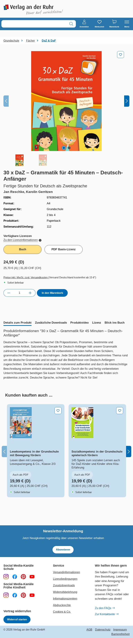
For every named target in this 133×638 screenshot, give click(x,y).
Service (58, 565)
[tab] (17, 323)
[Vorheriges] (6, 101)
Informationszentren (65, 598)
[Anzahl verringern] (8, 293)
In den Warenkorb (52, 292)
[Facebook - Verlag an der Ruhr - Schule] (14, 576)
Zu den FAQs (103, 608)
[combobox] (34, 24)
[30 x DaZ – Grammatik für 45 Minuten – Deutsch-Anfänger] (66, 101)
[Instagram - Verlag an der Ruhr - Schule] (6, 576)
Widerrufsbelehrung (65, 592)
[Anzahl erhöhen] (30, 293)
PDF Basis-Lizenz (63, 249)
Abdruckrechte (62, 605)
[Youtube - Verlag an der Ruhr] (32, 576)
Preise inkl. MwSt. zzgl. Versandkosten (25, 277)
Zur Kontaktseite (105, 614)
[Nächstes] (126, 101)
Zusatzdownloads (64, 585)
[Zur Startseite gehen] (33, 9)
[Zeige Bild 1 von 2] (63, 147)
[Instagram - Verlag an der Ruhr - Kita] (6, 595)
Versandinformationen (66, 572)
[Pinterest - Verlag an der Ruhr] (23, 576)
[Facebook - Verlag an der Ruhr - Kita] (14, 595)
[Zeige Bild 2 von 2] (69, 147)
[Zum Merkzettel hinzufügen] (120, 54)
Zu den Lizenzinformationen (20, 239)
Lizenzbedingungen (65, 578)
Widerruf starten (17, 619)
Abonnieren (63, 549)
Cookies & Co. (62, 611)
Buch (22, 249)
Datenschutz (102, 629)
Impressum (120, 629)
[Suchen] (71, 24)
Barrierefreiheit (120, 634)
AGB (89, 629)
